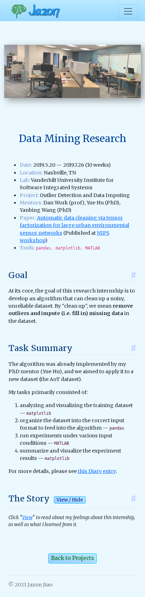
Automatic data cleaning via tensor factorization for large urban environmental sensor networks (74, 225)
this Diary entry (97, 471)
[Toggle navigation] (128, 11)
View (27, 518)
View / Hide (70, 500)
